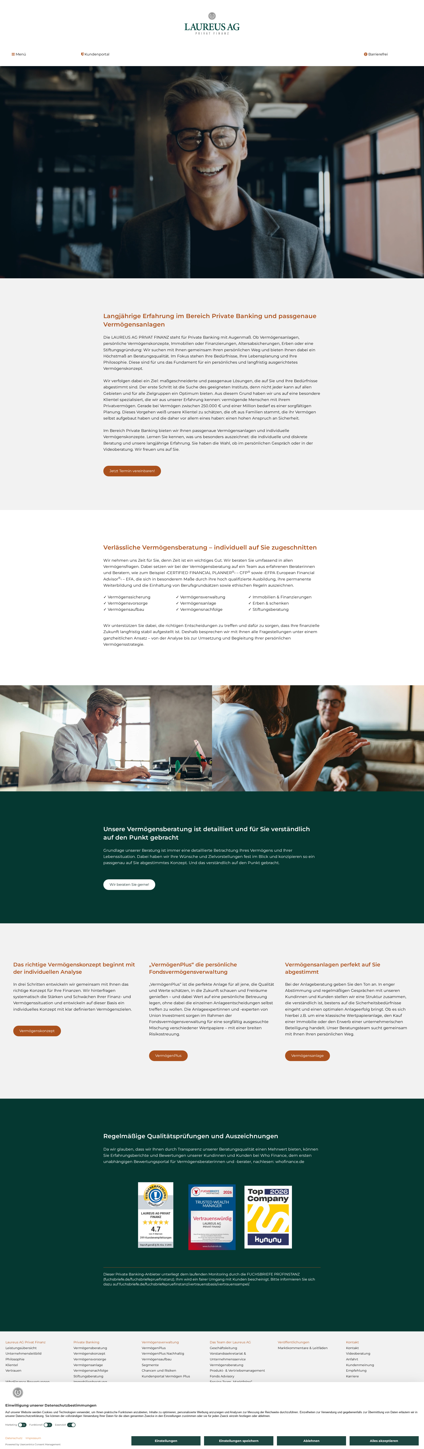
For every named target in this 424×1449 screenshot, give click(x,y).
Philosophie (15, 1359)
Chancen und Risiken (159, 1371)
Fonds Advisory (222, 1376)
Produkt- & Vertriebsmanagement (237, 1371)
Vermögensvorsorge (90, 1359)
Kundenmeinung (360, 1365)
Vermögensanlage (88, 1365)
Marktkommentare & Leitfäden (303, 1348)
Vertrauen (13, 1371)
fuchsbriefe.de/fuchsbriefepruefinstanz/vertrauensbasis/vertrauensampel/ (184, 1284)
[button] (19, 54)
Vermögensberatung (90, 1348)
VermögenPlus (154, 1348)
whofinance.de (289, 1161)
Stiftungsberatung (88, 1376)
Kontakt (352, 1348)
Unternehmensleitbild (24, 1353)
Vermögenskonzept (89, 1353)
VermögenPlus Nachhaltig (163, 1353)
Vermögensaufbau (157, 1359)
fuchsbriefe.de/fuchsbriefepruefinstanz (138, 1279)
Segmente (150, 1365)
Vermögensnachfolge (91, 1371)
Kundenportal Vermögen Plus (166, 1376)
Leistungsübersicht (21, 1348)
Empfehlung (356, 1371)
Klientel (12, 1365)
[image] (268, 1217)
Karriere (352, 1376)
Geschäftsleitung (223, 1348)
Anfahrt (352, 1359)
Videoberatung (358, 1353)
